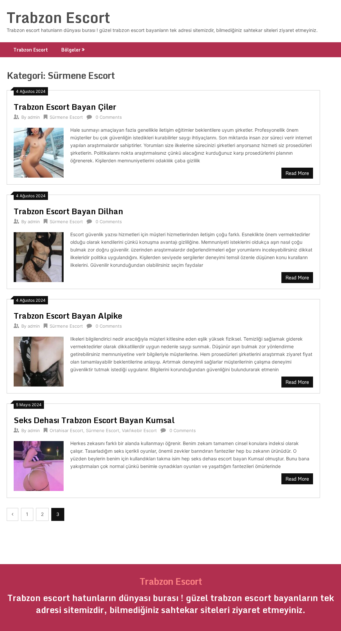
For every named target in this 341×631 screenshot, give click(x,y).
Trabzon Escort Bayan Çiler (65, 106)
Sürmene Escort (66, 117)
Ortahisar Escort (66, 430)
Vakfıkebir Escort (139, 430)
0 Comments (109, 117)
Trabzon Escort (58, 17)
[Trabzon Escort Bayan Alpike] (39, 361)
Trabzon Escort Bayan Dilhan (68, 211)
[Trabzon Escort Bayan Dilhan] (39, 256)
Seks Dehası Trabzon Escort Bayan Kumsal (94, 419)
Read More (297, 173)
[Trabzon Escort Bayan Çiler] (39, 152)
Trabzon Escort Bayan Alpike (68, 315)
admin (34, 117)
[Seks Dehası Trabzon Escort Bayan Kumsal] (39, 465)
